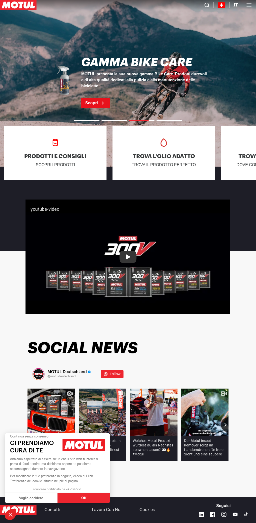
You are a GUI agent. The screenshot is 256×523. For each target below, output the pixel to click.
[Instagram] (223, 514)
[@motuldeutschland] (39, 374)
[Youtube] (235, 514)
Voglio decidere (31, 498)
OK (83, 498)
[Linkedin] (201, 514)
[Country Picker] (222, 5)
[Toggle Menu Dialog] (249, 5)
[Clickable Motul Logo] (18, 5)
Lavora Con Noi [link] (107, 510)
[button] (10, 515)
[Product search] (207, 4)
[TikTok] (246, 514)
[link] (128, 82)
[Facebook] (212, 514)
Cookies (147, 510)
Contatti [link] (52, 510)
